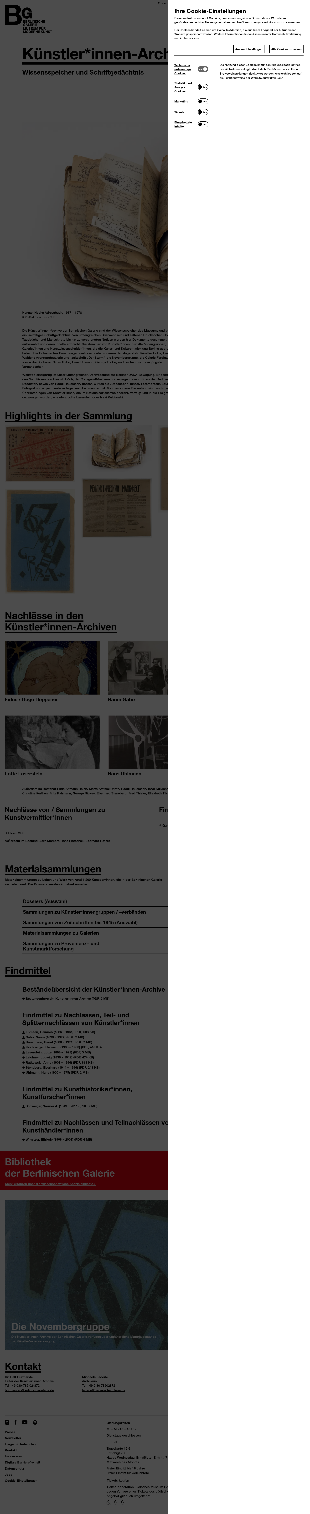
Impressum (191, 38)
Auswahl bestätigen (249, 49)
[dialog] (155, 757)
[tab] (186, 69)
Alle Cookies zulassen (286, 49)
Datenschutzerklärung (286, 34)
